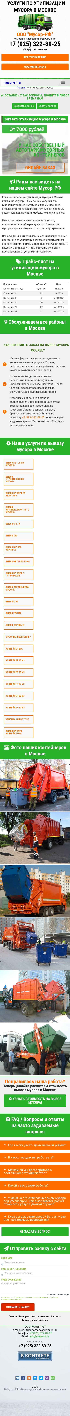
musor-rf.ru (12, 82)
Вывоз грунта (13, 613)
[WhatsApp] (53, 1378)
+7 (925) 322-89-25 (35, 44)
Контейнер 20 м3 (15, 672)
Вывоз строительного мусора (15, 479)
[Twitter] (41, 1378)
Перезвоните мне (35, 57)
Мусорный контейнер (18, 637)
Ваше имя (6, 1258)
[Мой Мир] (35, 1378)
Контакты (56, 1316)
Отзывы (44, 1316)
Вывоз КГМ (12, 601)
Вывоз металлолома (18, 561)
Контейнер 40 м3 (15, 707)
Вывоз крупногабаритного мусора (17, 510)
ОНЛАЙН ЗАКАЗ (40, 167)
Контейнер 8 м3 (14, 648)
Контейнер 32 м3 (15, 696)
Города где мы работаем (35, 1320)
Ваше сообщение (11, 1280)
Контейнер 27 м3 (15, 684)
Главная (13, 1316)
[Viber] (47, 1378)
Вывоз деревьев (15, 625)
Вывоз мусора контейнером (14, 732)
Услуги (35, 1316)
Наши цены (24, 1316)
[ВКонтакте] (17, 1378)
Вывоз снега (13, 524)
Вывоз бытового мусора (15, 463)
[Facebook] (23, 1378)
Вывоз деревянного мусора (17, 588)
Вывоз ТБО (11, 535)
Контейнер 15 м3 (15, 660)
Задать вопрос (47, 106)
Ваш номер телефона (13, 1269)
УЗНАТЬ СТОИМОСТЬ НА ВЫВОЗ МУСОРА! (36, 1101)
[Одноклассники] (29, 1378)
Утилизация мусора (17, 719)
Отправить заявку (18, 1307)
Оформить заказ (35, 66)
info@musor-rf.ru (39, 1336)
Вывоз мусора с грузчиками (15, 574)
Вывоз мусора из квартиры (15, 494)
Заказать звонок (24, 106)
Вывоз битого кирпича (13, 548)
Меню (63, 81)
